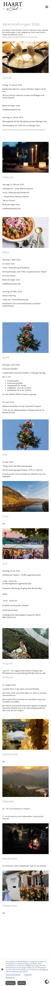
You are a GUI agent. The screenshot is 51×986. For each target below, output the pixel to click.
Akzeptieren (10, 983)
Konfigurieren (10, 978)
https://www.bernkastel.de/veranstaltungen (19, 37)
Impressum (28, 975)
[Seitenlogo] (12, 7)
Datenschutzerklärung (13, 975)
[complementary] (46, 981)
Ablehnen (22, 983)
